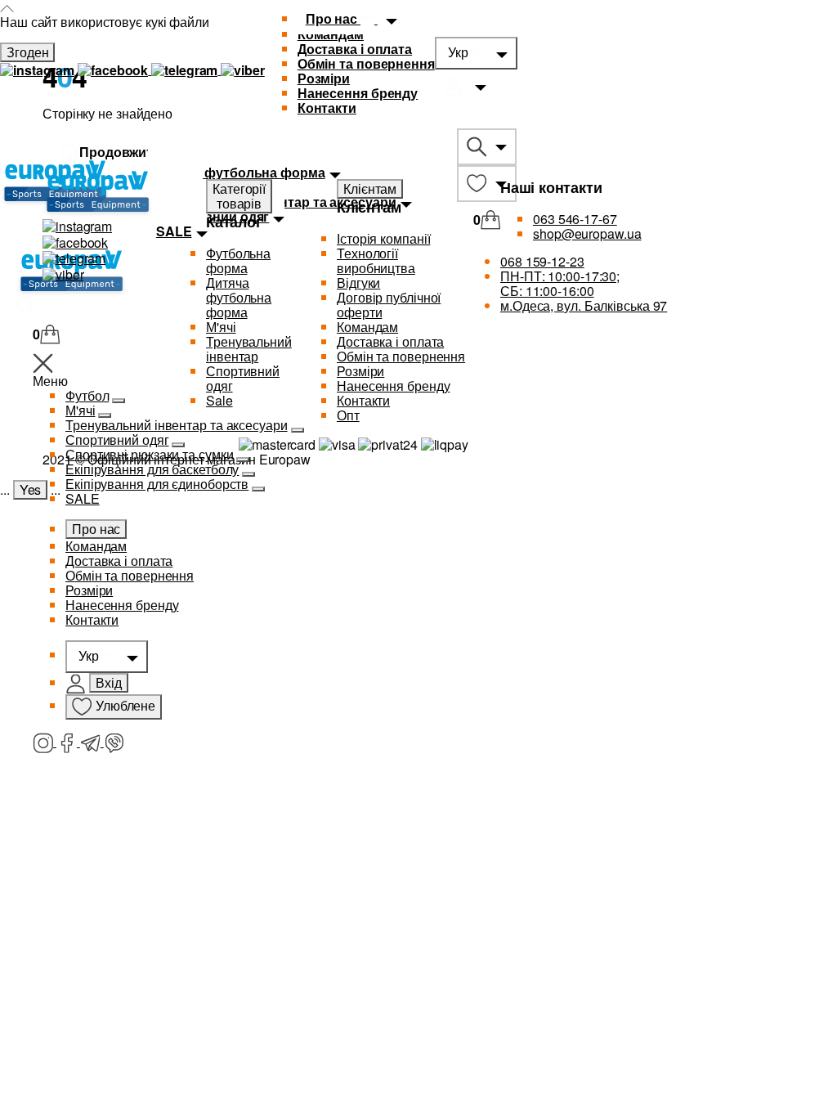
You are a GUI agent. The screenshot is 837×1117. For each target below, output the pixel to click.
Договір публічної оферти (389, 304)
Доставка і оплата (355, 48)
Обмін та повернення (366, 63)
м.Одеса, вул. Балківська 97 (583, 305)
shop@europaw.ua (587, 233)
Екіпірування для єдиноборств (156, 483)
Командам (96, 545)
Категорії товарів (239, 196)
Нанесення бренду (358, 92)
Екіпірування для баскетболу (152, 469)
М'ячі (221, 326)
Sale (219, 400)
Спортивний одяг (117, 439)
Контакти (327, 107)
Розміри (324, 78)
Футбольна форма (238, 260)
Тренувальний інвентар (249, 349)
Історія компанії (383, 238)
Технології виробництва (376, 260)
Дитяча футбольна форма (238, 297)
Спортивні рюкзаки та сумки (149, 454)
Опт (348, 415)
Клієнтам (369, 188)
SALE (82, 498)
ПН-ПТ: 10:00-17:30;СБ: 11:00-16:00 (560, 283)
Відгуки (358, 282)
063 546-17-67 (575, 218)
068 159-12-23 (542, 261)
